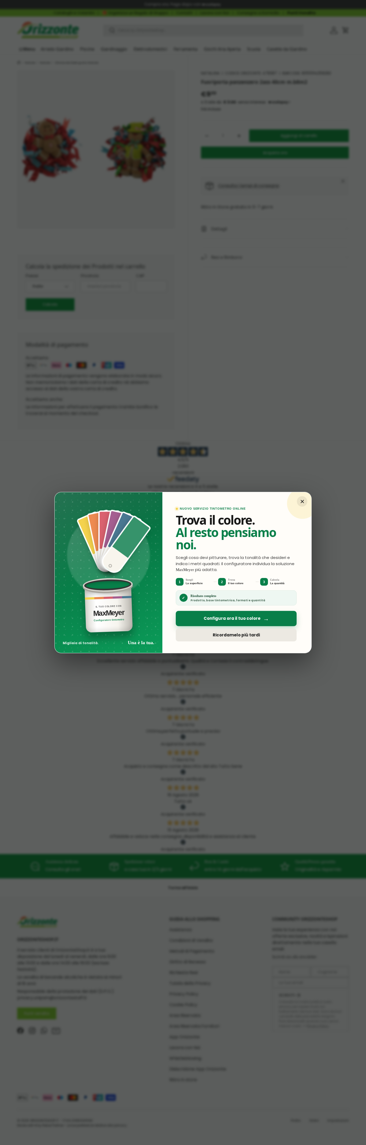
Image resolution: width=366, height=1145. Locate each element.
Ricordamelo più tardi (236, 635)
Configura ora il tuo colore (236, 618)
